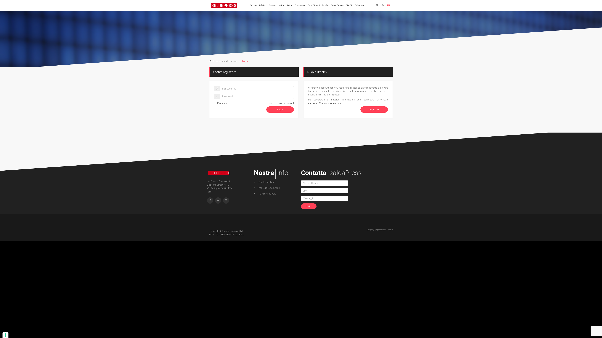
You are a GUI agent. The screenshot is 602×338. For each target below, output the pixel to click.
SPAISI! (349, 5)
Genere (272, 5)
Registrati (374, 109)
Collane (253, 5)
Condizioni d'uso (266, 182)
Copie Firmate (337, 5)
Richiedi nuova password (281, 103)
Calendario (359, 5)
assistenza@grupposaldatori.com (325, 103)
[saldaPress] (223, 5)
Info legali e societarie (269, 188)
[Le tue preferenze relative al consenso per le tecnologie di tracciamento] (5, 335)
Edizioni (263, 5)
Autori (289, 5)
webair (390, 230)
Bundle (325, 5)
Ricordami (222, 103)
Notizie (281, 5)
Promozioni (300, 5)
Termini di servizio (267, 193)
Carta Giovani (314, 5)
